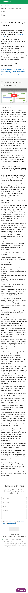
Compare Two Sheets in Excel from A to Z (13, 69)
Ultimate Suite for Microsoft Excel (11, 9)
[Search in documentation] (25, 15)
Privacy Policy (12, 523)
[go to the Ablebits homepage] (6, 1)
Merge (3, 11)
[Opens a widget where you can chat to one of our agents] (21, 590)
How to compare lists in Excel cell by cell (13, 75)
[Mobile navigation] (26, 1)
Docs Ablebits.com (6, 6)
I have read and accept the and (13, 522)
